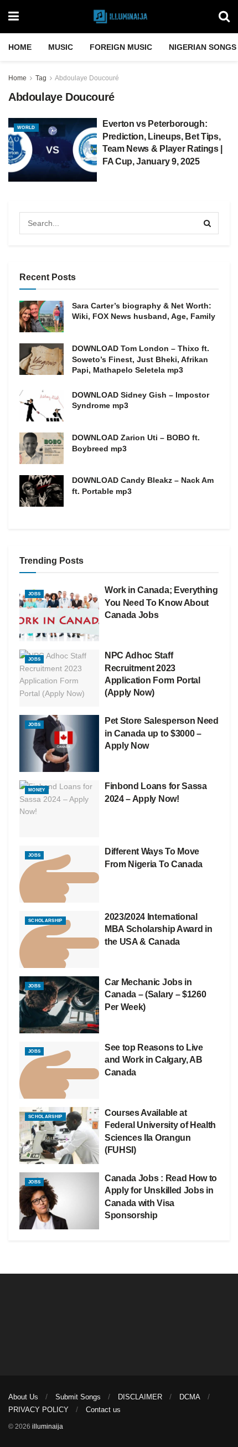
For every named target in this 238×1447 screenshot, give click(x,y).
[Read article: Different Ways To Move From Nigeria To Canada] (59, 874)
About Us (23, 1397)
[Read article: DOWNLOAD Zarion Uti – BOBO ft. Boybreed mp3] (41, 448)
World (26, 127)
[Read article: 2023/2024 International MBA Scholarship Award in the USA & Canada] (59, 939)
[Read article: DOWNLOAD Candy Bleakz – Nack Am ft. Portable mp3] (41, 491)
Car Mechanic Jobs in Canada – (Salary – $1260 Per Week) (155, 994)
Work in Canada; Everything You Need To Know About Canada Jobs (161, 602)
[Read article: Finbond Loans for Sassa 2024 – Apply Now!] (59, 808)
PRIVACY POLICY (38, 1409)
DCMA (189, 1397)
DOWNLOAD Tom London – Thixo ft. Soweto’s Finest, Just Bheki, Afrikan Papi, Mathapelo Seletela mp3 (140, 359)
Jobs (34, 593)
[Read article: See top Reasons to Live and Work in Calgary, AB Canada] (59, 1070)
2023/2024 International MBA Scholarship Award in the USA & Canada (158, 929)
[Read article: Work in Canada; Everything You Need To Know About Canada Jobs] (59, 612)
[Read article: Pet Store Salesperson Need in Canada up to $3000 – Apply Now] (59, 743)
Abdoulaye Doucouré (87, 78)
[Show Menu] (13, 16)
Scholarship (45, 920)
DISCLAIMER (140, 1397)
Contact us (103, 1409)
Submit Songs (78, 1397)
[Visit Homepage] (118, 17)
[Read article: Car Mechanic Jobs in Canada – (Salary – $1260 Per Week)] (59, 1004)
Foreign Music (121, 47)
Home (20, 47)
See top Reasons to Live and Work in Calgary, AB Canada (154, 1060)
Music (60, 47)
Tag (40, 78)
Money (36, 789)
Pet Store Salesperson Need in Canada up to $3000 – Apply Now (162, 733)
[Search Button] (224, 16)
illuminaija (47, 1426)
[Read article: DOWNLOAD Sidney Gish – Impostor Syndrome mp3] (41, 405)
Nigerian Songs (202, 47)
